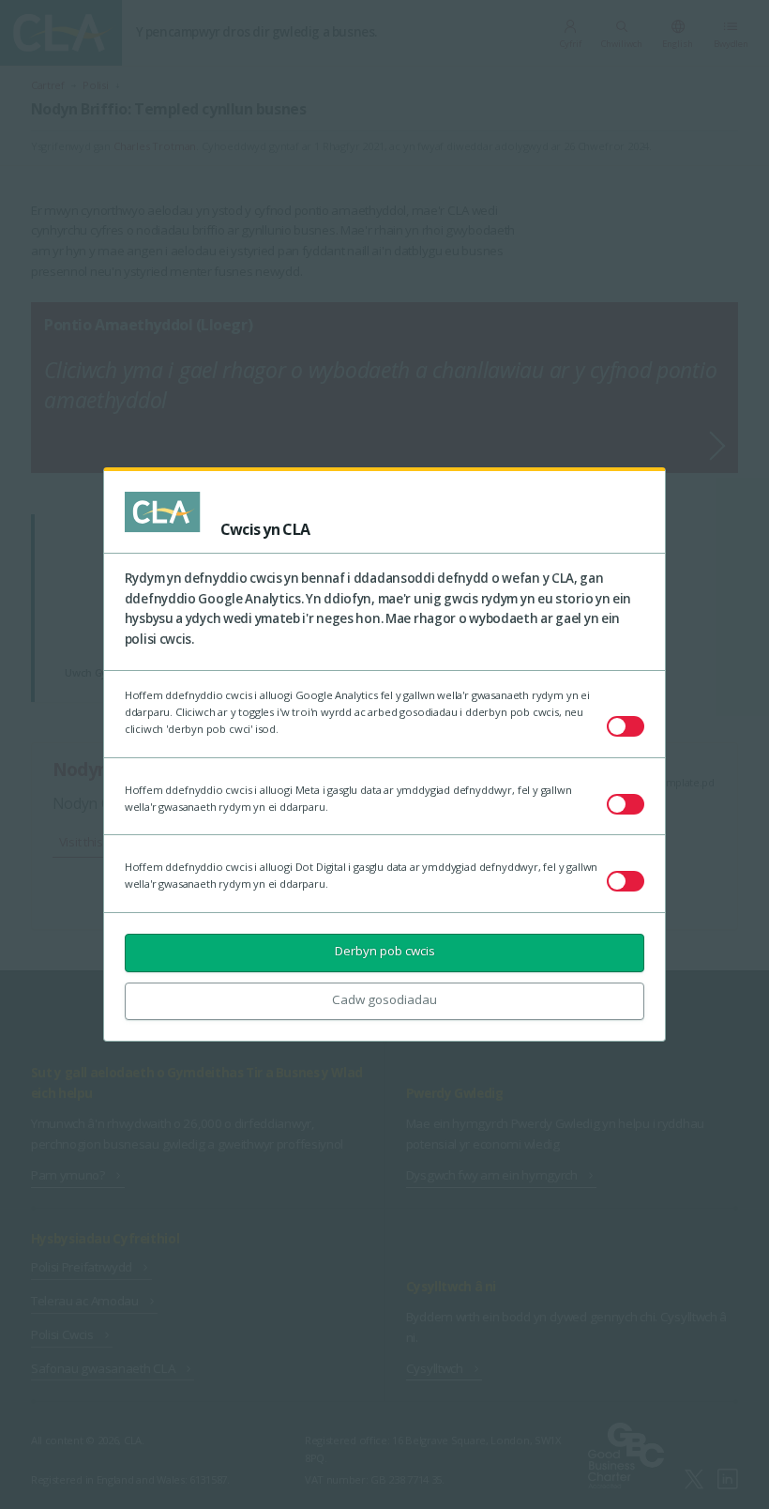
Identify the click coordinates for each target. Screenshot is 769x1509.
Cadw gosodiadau (384, 999)
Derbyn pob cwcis (385, 950)
